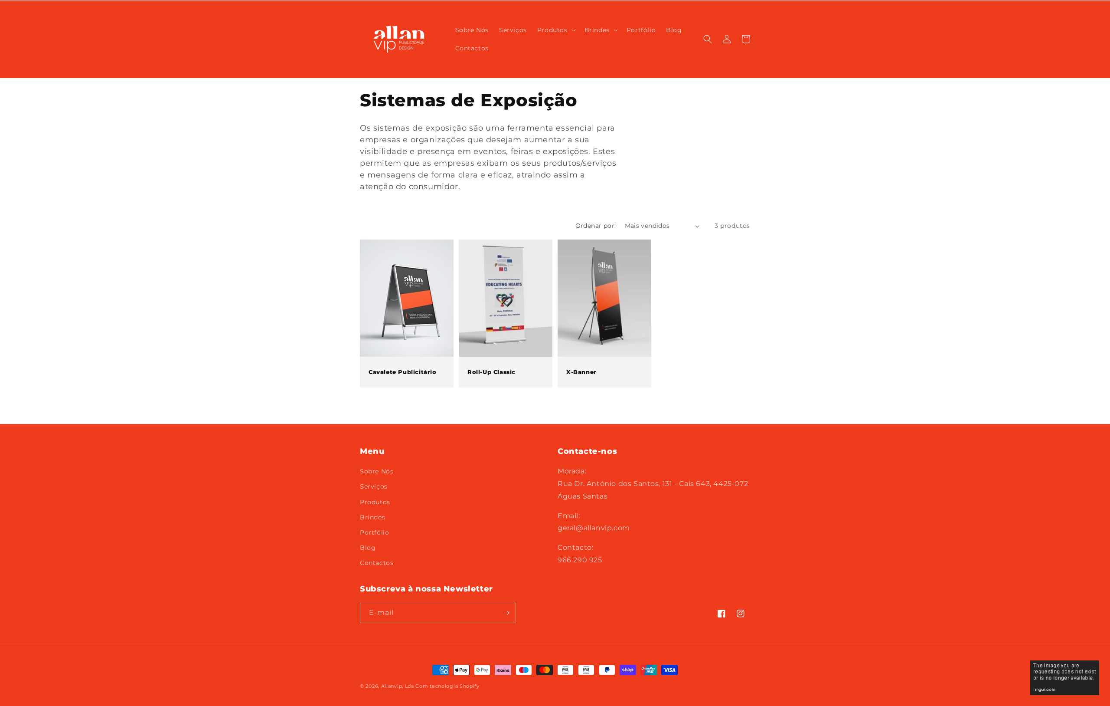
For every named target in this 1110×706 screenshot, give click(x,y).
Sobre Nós (376, 471)
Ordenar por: (595, 226)
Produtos (375, 502)
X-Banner (581, 371)
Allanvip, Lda (397, 686)
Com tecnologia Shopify (447, 686)
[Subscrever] (506, 613)
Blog (367, 548)
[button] (555, 30)
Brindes (372, 517)
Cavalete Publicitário (403, 371)
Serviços (374, 486)
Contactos (376, 563)
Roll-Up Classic (491, 371)
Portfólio (374, 532)
